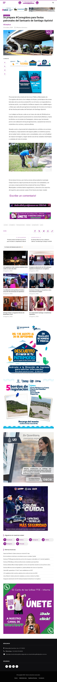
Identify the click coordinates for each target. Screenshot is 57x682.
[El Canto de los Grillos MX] (28, 2)
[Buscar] (53, 2)
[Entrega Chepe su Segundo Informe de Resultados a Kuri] (15, 303)
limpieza (28, 224)
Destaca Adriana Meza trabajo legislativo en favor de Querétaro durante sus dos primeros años (26, 564)
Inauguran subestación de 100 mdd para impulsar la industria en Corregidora (40, 268)
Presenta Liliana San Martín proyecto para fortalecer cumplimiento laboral (16, 240)
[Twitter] (4, 66)
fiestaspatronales (21, 224)
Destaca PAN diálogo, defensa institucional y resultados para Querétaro (21, 562)
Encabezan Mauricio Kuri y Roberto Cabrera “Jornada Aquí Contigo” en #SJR (41, 240)
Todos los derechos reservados (32, 674)
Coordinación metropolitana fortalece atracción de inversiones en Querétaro (13, 291)
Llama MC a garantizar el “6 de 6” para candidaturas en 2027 (18, 570)
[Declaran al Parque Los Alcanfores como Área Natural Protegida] (41, 281)
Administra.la (23, 678)
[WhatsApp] (17, 666)
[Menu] (4, 2)
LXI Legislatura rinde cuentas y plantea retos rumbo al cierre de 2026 (15, 268)
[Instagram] (13, 666)
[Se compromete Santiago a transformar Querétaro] (41, 303)
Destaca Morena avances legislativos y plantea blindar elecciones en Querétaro (23, 567)
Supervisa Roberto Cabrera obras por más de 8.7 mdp (16, 553)
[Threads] (4, 73)
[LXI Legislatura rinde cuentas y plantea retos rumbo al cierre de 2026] (15, 258)
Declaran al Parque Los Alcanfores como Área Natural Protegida (40, 291)
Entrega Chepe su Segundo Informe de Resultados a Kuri (13, 313)
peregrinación (35, 224)
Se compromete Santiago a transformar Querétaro (40, 313)
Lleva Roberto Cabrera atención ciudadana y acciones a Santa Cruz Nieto (21, 576)
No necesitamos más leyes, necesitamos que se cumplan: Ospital (19, 556)
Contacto (41, 678)
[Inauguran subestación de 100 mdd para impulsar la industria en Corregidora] (41, 258)
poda (41, 224)
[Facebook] (4, 62)
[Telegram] (4, 70)
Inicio (16, 678)
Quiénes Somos (32, 678)
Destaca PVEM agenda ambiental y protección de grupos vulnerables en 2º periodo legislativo (26, 559)
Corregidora (6, 15)
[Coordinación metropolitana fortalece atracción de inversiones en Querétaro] (15, 281)
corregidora (12, 224)
